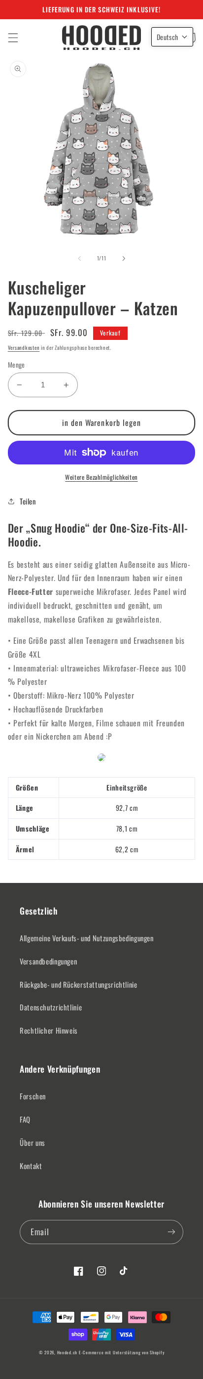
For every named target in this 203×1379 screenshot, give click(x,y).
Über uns (32, 1142)
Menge (16, 365)
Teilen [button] (28, 501)
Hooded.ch (67, 1352)
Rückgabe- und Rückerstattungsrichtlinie (78, 984)
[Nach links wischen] (79, 258)
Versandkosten (24, 347)
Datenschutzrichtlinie (51, 1007)
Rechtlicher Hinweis (49, 1030)
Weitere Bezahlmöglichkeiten (101, 477)
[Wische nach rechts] (124, 258)
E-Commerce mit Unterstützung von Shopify (121, 1352)
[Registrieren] (171, 1232)
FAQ (25, 1119)
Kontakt (31, 1165)
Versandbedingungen (48, 961)
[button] (12, 37)
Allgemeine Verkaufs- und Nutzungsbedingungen (87, 937)
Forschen (33, 1095)
